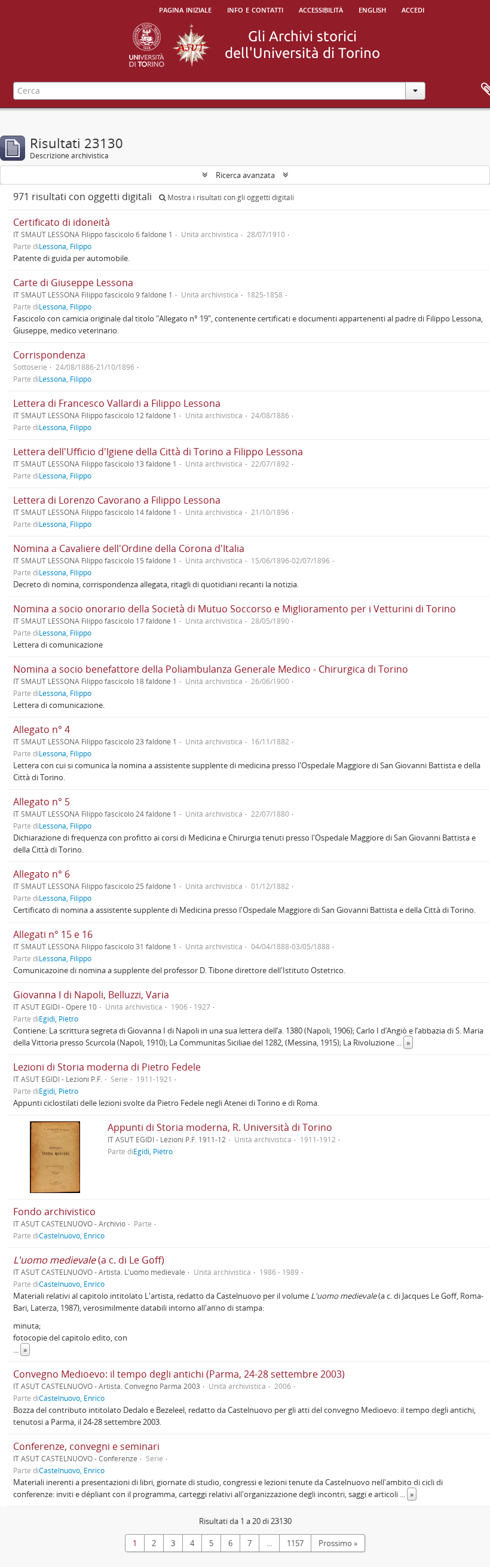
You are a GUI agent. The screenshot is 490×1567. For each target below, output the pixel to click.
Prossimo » (337, 1543)
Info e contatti (255, 9)
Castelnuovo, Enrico (72, 1235)
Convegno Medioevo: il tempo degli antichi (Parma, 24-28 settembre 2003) (179, 1374)
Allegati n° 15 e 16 (53, 934)
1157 (295, 1543)
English (372, 9)
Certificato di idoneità (61, 222)
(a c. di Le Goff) (88, 1260)
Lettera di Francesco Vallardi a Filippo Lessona (116, 403)
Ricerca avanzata (245, 175)
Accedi (413, 9)
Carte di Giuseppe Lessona (73, 282)
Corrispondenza (49, 354)
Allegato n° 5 (41, 801)
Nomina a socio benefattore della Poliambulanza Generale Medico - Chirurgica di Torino (210, 669)
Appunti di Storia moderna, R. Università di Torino (220, 1127)
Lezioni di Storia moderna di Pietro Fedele (107, 1067)
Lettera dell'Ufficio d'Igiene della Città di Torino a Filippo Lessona (158, 451)
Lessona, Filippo (65, 246)
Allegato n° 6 (41, 874)
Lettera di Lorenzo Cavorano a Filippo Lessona (116, 500)
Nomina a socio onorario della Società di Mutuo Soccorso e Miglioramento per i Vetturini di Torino (234, 608)
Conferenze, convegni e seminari (86, 1446)
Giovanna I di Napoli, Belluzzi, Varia (91, 994)
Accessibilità (321, 9)
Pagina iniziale (185, 9)
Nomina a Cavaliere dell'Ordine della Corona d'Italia (128, 548)
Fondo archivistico (54, 1211)
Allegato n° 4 (41, 729)
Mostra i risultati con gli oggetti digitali (230, 197)
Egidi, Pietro (58, 1018)
